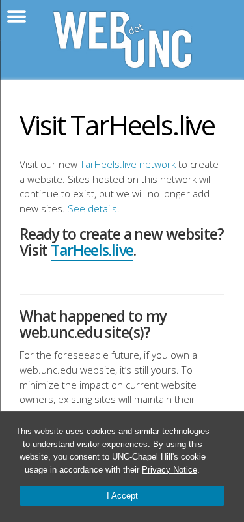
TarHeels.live (92, 250)
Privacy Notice (169, 469)
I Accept (122, 496)
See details (92, 208)
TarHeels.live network (128, 164)
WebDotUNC (122, 40)
